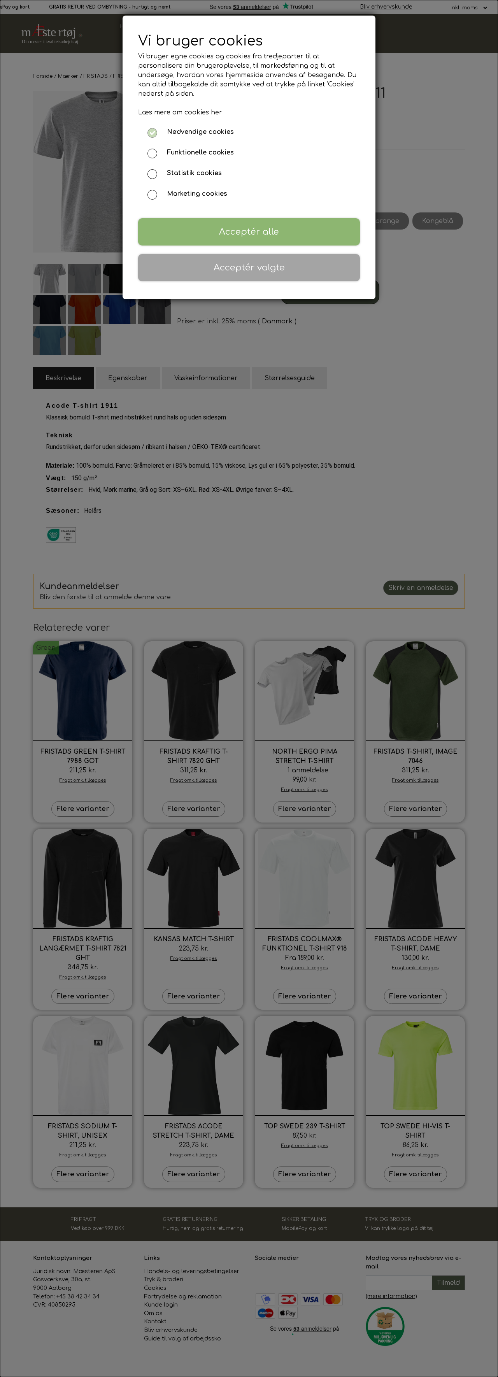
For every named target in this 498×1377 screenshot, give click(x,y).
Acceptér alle (249, 232)
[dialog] (249, 688)
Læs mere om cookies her (180, 112)
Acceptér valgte (249, 267)
